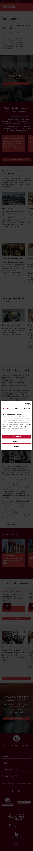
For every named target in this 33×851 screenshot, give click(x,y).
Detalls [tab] (17, 408)
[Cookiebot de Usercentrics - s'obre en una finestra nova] (23, 403)
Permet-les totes (16, 436)
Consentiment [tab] (6, 408)
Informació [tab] (27, 408)
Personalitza (15, 441)
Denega (16, 446)
